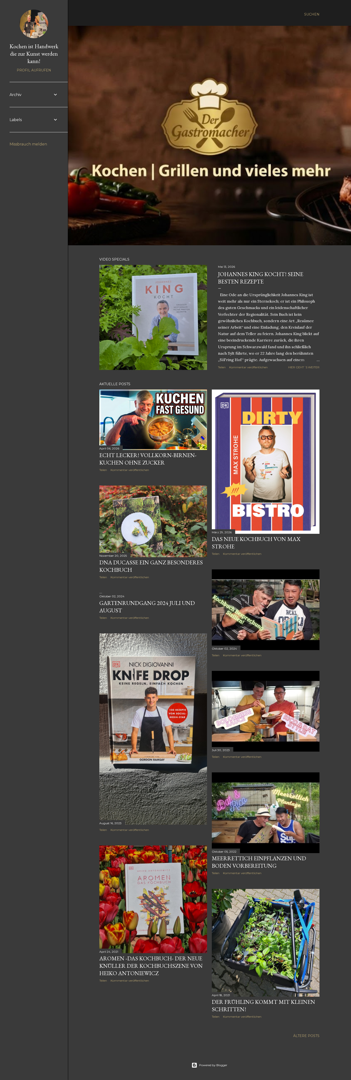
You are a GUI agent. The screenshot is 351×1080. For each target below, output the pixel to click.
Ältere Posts (306, 1036)
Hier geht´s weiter (303, 367)
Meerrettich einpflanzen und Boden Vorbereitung (259, 862)
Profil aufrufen (34, 70)
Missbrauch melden (28, 144)
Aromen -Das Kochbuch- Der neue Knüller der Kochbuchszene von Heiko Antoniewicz (151, 966)
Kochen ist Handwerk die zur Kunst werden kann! (34, 54)
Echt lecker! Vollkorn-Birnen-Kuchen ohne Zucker (148, 458)
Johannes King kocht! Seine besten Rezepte (260, 277)
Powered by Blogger (213, 1065)
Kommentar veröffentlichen (248, 367)
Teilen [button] (222, 367)
